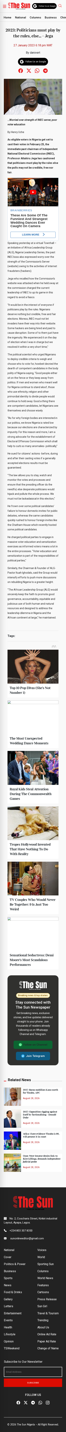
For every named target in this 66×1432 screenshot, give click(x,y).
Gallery (8, 1299)
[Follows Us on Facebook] (20, 70)
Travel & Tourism (48, 1313)
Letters (8, 1306)
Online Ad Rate (46, 1334)
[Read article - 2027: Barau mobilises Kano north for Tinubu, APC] (12, 1096)
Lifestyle (9, 1334)
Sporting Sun (45, 1264)
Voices (41, 1250)
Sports (8, 1278)
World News (45, 1278)
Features (43, 1285)
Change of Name (48, 1348)
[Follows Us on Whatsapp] (37, 70)
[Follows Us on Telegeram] (45, 70)
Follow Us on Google (47, 6)
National (20, 17)
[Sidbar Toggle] (4, 6)
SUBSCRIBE (33, 1383)
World (41, 1257)
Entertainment (12, 1313)
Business (51, 17)
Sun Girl (42, 1306)
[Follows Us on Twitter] (29, 70)
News (7, 1285)
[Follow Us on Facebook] (18, 1403)
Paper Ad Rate (46, 1341)
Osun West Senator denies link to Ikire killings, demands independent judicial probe (41, 1159)
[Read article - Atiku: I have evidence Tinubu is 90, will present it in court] (12, 1140)
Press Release (47, 1299)
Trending (42, 1320)
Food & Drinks (13, 1292)
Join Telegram (35, 1056)
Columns (35, 17)
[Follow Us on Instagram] (48, 1403)
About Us (43, 1327)
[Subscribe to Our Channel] (33, 1403)
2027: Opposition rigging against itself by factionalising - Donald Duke (40, 1115)
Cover (7, 1257)
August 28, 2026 (31, 1098)
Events (8, 1320)
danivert (35, 52)
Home (7, 17)
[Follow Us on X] (25, 1403)
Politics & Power (14, 1264)
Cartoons (43, 1292)
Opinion (9, 1341)
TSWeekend (11, 1348)
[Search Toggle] (60, 5)
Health (8, 1327)
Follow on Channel (35, 1044)
